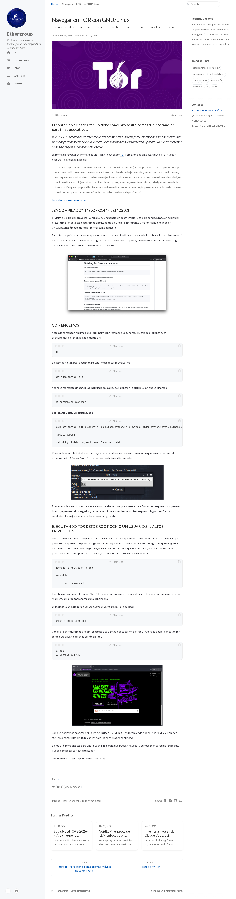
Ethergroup (20, 34)
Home (54, 4)
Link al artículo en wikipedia (69, 200)
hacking (216, 67)
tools (195, 80)
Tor (122, 154)
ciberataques (199, 74)
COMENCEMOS (199, 120)
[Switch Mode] (8, 891)
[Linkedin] (176, 801)
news (204, 80)
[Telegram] (170, 801)
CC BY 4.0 (83, 800)
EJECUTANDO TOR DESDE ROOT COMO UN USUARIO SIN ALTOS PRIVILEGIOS (210, 125)
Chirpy (163, 890)
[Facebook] (165, 801)
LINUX (59, 779)
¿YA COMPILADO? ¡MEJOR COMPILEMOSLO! (210, 115)
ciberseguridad (72, 786)
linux (59, 786)
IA (207, 86)
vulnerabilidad (217, 74)
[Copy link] (180, 801)
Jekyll (180, 890)
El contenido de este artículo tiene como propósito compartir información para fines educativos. (210, 110)
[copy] (179, 346)
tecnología (216, 80)
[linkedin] (16, 891)
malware (197, 86)
